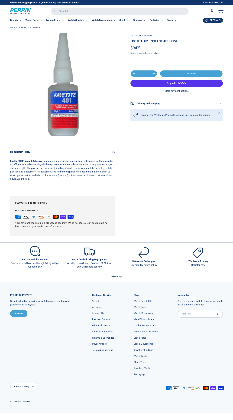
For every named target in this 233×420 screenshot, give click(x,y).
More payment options (177, 90)
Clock (122, 20)
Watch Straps (53, 20)
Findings (137, 20)
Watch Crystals (76, 20)
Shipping (134, 53)
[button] (220, 11)
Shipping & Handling (102, 331)
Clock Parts (140, 337)
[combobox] (120, 11)
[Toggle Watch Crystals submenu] (87, 20)
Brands (14, 20)
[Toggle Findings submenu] (144, 20)
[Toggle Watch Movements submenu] (114, 20)
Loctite (133, 35)
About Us (19, 313)
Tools (170, 20)
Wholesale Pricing (101, 325)
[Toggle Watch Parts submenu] (41, 20)
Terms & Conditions (102, 350)
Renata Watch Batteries (146, 331)
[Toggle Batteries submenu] (162, 20)
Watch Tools (140, 356)
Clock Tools (140, 362)
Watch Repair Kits (143, 301)
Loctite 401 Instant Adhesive (29, 27)
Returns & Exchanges (103, 337)
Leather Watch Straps (145, 325)
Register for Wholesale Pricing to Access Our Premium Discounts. (175, 115)
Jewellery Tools (142, 368)
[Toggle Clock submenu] (128, 20)
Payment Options (101, 319)
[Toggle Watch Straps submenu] (63, 20)
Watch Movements (102, 20)
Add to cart (191, 73)
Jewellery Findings (143, 350)
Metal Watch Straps (144, 319)
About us (97, 307)
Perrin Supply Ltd (23, 402)
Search (95, 301)
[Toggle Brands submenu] (20, 20)
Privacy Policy (99, 343)
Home (12, 27)
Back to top (116, 276)
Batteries (154, 20)
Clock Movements (143, 343)
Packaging (139, 374)
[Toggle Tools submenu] (175, 20)
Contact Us (98, 313)
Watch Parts (32, 20)
